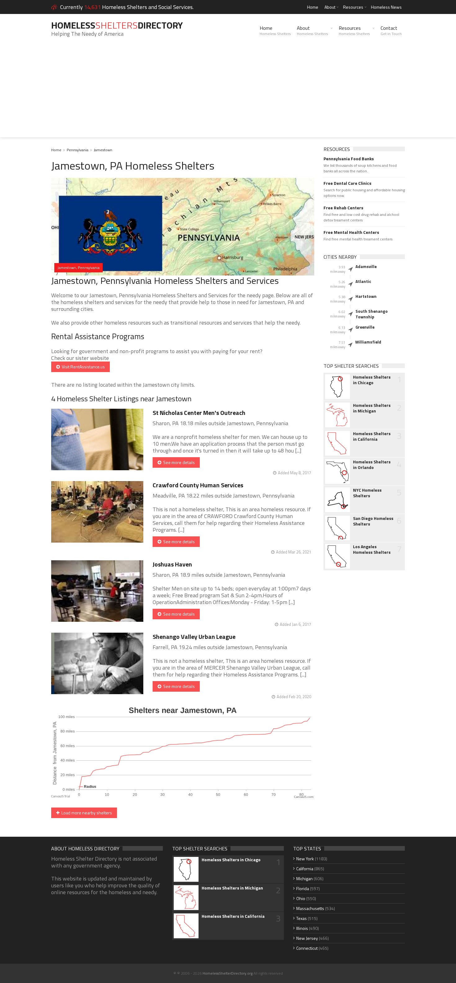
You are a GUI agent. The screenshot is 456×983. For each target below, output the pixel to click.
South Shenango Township (371, 314)
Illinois (302, 928)
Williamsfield (368, 342)
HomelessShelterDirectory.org (228, 973)
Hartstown (366, 296)
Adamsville (366, 266)
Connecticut (307, 948)
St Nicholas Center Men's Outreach (199, 412)
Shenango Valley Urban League (194, 636)
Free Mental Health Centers (351, 232)
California (304, 868)
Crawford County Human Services (198, 485)
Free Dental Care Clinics (347, 183)
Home (312, 7)
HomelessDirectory (117, 25)
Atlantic (363, 281)
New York (305, 858)
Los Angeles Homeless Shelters (372, 549)
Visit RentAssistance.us (82, 366)
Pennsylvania (77, 150)
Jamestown (103, 150)
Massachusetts (310, 908)
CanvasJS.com (304, 797)
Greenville (364, 327)
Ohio (300, 898)
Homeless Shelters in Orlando (372, 464)
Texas (301, 918)
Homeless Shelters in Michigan (372, 408)
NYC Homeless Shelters (367, 492)
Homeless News (386, 7)
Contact (391, 30)
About (329, 7)
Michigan (304, 878)
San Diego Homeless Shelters (373, 521)
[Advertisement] (228, 93)
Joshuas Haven (172, 564)
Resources (353, 7)
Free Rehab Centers (343, 208)
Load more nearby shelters (86, 812)
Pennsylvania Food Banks (349, 159)
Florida (302, 888)
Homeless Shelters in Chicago (372, 379)
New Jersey (307, 938)
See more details (178, 462)
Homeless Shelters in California (372, 436)
